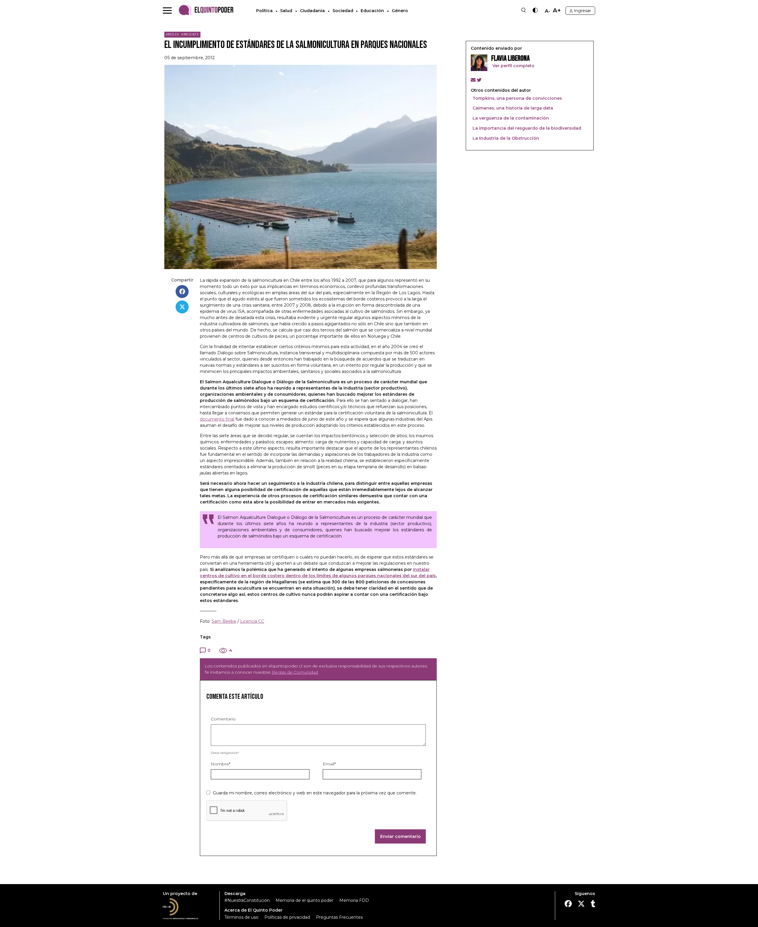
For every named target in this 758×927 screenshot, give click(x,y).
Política (264, 10)
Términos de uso (241, 917)
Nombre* (220, 764)
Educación (372, 10)
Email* (329, 764)
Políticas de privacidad (287, 917)
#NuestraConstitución (247, 900)
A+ (557, 10)
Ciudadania (312, 10)
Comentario (223, 719)
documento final (217, 419)
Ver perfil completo (512, 65)
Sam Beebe (224, 621)
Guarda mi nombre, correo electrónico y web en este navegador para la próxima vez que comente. (315, 793)
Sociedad (343, 10)
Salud (286, 10)
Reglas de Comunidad (295, 672)
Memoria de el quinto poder (304, 900)
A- (547, 11)
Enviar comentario (400, 836)
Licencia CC (252, 621)
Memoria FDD (354, 900)
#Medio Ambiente (182, 34)
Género (400, 10)
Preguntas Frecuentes (339, 917)
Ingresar (582, 10)
